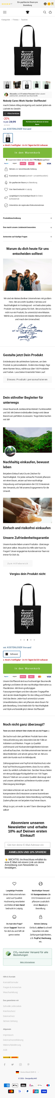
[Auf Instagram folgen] (20, 1064)
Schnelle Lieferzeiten (12, 1006)
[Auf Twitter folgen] (12, 1064)
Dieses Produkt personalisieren (27, 379)
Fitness (16, 20)
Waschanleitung (10, 992)
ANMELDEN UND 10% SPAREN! (27, 852)
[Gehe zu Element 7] (36, 85)
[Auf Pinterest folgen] (28, 1064)
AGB (5, 1050)
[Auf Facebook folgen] (4, 1064)
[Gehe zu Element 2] (17, 85)
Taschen (24, 20)
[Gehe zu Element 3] (27, 85)
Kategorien (6, 20)
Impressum (8, 1035)
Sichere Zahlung (10, 1021)
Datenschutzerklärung (13, 1040)
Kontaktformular (10, 982)
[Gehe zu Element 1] (7, 85)
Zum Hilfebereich (17, 563)
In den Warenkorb (27, 152)
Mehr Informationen (27, 962)
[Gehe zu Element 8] (46, 85)
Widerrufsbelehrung (12, 1045)
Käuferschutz (9, 1011)
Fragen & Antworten (12, 987)
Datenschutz (9, 1016)
